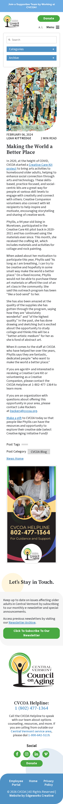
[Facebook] (17, 754)
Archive (14, 58)
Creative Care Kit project (29, 167)
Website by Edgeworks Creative (31, 795)
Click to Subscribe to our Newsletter (32, 633)
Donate (48, 18)
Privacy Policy (48, 783)
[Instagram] (26, 754)
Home (33, 781)
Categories (16, 49)
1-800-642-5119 (38, 735)
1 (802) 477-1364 (31, 708)
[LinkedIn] (36, 754)
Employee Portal (16, 783)
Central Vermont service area (31, 731)
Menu (50, 27)
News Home (15, 459)
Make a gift (14, 418)
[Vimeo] (45, 754)
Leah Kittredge (18, 138)
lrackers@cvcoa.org (23, 411)
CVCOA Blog (39, 452)
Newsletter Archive (22, 622)
